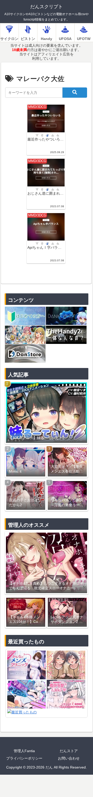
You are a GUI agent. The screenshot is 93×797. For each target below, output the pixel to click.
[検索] (74, 92)
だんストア (69, 751)
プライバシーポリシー (24, 758)
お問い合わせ (69, 758)
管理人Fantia (24, 751)
